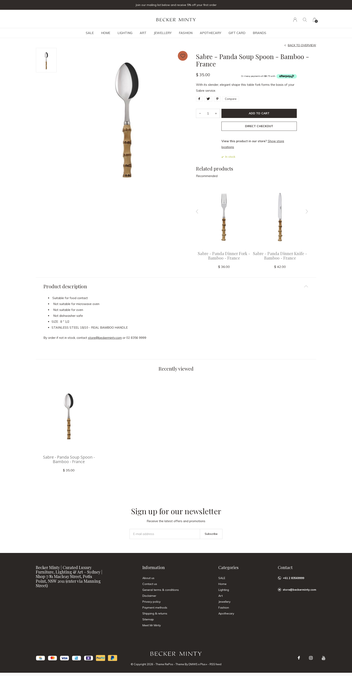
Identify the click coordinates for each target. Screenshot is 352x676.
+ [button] (216, 113)
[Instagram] (311, 658)
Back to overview (302, 45)
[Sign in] (295, 20)
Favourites (183, 56)
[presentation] (197, 211)
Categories (228, 567)
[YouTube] (323, 658)
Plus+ (203, 664)
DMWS (193, 664)
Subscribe (211, 534)
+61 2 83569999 (293, 578)
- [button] (200, 113)
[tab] (176, 286)
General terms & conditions (160, 590)
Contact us (149, 584)
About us (148, 578)
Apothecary (210, 33)
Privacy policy (151, 601)
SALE (90, 33)
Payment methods (154, 607)
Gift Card (237, 33)
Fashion (185, 33)
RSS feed (215, 664)
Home (105, 33)
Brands (259, 33)
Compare (230, 98)
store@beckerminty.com (105, 338)
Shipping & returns (154, 613)
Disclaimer (149, 596)
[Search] (305, 20)
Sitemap (148, 619)
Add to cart (259, 113)
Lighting (125, 33)
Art (143, 33)
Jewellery (163, 33)
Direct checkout (259, 126)
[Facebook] (299, 658)
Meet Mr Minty (151, 625)
